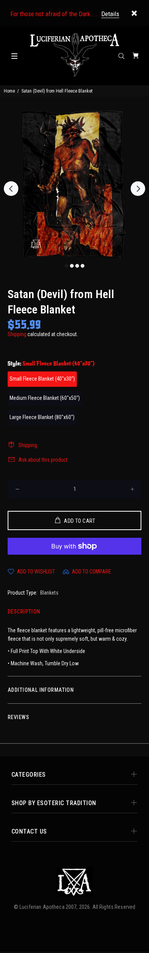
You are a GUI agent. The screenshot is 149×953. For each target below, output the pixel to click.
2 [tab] (72, 266)
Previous (11, 188)
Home (9, 91)
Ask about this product (43, 460)
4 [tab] (82, 266)
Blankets (49, 593)
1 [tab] (66, 266)
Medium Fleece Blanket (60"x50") (45, 398)
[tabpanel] (74, 184)
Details (110, 14)
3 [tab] (77, 266)
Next (138, 188)
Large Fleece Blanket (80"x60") (42, 417)
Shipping (17, 334)
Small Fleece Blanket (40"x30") (42, 379)
